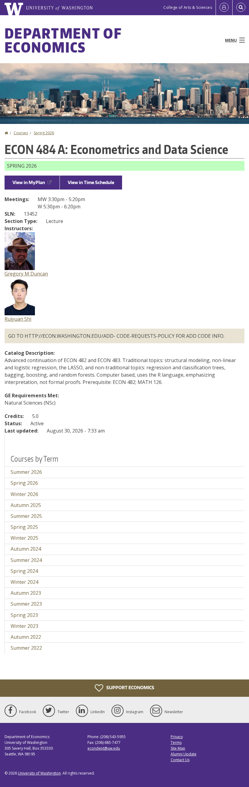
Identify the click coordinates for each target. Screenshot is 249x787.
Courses (21, 132)
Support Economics (129, 687)
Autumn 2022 (26, 637)
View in (28, 182)
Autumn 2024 (26, 549)
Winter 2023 (24, 626)
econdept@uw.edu (103, 748)
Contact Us (180, 759)
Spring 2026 (44, 132)
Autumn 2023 (26, 593)
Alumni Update (183, 754)
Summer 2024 (26, 560)
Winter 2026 (24, 494)
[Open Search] (241, 7)
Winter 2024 (24, 582)
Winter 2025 (24, 538)
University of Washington (39, 773)
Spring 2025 (24, 527)
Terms (176, 742)
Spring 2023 (24, 615)
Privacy (177, 736)
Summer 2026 (26, 472)
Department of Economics (63, 40)
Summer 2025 (26, 516)
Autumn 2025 (26, 505)
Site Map (178, 748)
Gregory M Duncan (26, 273)
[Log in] (224, 7)
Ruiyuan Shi (18, 319)
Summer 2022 (26, 648)
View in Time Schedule (91, 182)
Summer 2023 (26, 604)
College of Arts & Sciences (187, 7)
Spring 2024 (24, 571)
